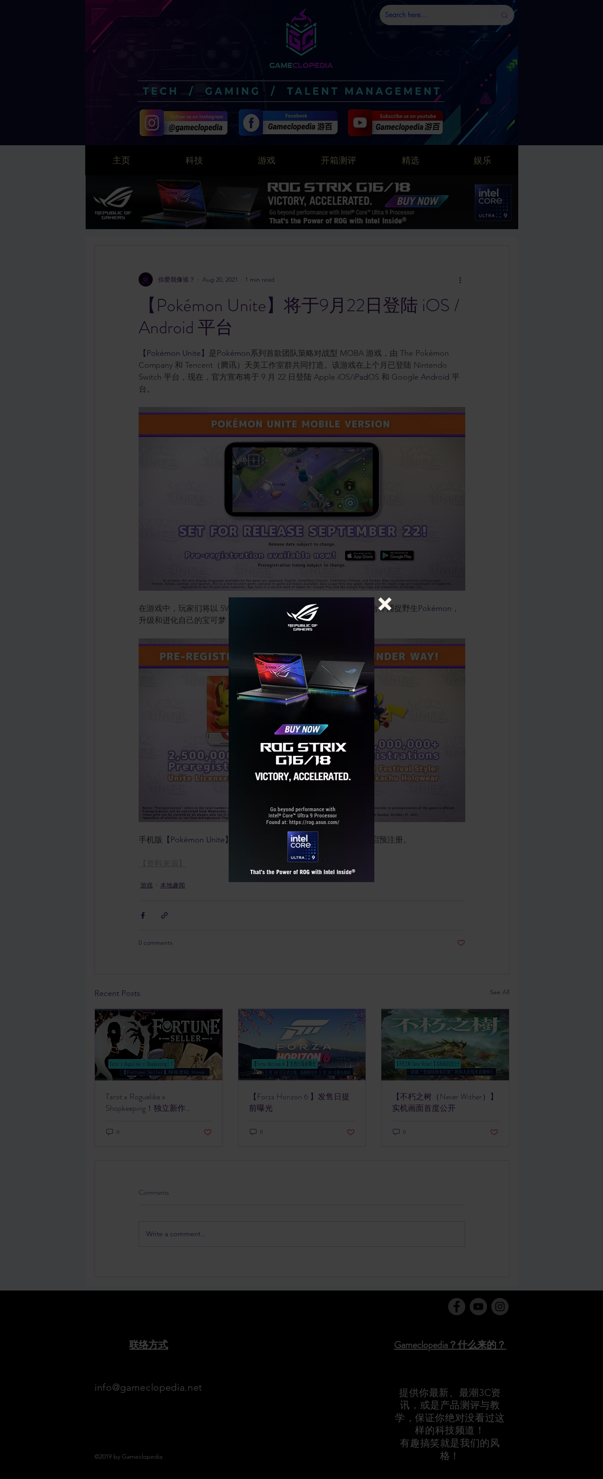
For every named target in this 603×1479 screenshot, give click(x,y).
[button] (385, 604)
